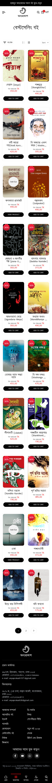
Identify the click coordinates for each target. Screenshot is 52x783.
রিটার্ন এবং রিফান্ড (34, 738)
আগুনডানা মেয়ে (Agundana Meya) (13, 318)
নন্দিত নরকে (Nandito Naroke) (14, 492)
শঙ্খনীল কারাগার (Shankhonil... (38, 434)
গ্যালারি (5, 724)
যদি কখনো (38, 604)
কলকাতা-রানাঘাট (13, 200)
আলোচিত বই (7, 714)
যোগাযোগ (6, 728)
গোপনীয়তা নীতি (34, 719)
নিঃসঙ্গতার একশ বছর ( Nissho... (38, 144)
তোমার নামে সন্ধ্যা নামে (13, 376)
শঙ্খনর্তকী (38, 548)
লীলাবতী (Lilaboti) (13, 432)
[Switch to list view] (24, 42)
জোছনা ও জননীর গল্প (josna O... (13, 260)
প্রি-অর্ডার (31, 710)
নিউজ (4, 738)
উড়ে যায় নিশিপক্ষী (13, 604)
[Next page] (34, 630)
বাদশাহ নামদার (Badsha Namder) (38, 260)
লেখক (29, 733)
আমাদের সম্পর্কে (9, 710)
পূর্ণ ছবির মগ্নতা (38, 490)
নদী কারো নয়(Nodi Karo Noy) (14, 144)
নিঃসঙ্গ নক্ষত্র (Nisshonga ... (38, 376)
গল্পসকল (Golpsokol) (38, 202)
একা (14, 548)
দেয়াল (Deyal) (13, 84)
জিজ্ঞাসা (5, 742)
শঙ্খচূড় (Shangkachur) (38, 86)
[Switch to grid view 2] (29, 42)
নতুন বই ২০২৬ (33, 728)
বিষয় (29, 714)
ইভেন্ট (4, 719)
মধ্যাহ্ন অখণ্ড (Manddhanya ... (38, 318)
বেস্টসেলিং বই (8, 733)
